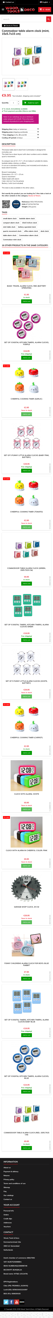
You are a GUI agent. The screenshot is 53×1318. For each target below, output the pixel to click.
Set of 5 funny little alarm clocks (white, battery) (26, 682)
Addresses (8, 1223)
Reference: (26, 202)
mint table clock (9, 227)
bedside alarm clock (27, 218)
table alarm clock (9, 235)
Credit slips (8, 1219)
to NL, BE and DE (14, 135)
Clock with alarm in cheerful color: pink (26, 850)
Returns (7, 1175)
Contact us (8, 1199)
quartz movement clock (12, 231)
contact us (9, 2)
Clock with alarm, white (26, 794)
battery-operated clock (27, 227)
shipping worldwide (15, 132)
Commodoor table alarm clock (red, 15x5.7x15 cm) (26, 1134)
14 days (12, 138)
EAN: (24, 204)
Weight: (25, 207)
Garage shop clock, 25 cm (26, 907)
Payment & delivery (11, 1171)
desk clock (45, 231)
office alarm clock (31, 231)
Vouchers (7, 1227)
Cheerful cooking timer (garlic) (26, 399)
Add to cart (31, 102)
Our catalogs (9, 1195)
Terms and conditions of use (15, 1183)
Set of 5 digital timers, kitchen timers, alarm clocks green (26, 626)
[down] (18, 104)
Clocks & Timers (34, 196)
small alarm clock (10, 218)
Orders (6, 1215)
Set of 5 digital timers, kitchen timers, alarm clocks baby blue (26, 1021)
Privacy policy (9, 1179)
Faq (5, 1191)
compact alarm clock (11, 223)
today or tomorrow (14, 129)
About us (7, 1168)
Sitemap (7, 1187)
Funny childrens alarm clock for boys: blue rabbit (26, 964)
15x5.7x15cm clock (29, 223)
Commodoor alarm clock (28, 235)
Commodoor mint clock (12, 240)
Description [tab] (8, 144)
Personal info (9, 1211)
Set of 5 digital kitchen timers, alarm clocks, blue (26, 1077)
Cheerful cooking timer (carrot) (26, 737)
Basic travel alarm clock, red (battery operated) (26, 287)
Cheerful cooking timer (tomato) (26, 512)
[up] (18, 101)
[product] (26, 268)
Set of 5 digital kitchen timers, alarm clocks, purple (26, 343)
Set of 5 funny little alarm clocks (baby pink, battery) (26, 456)
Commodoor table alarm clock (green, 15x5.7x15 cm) (26, 569)
